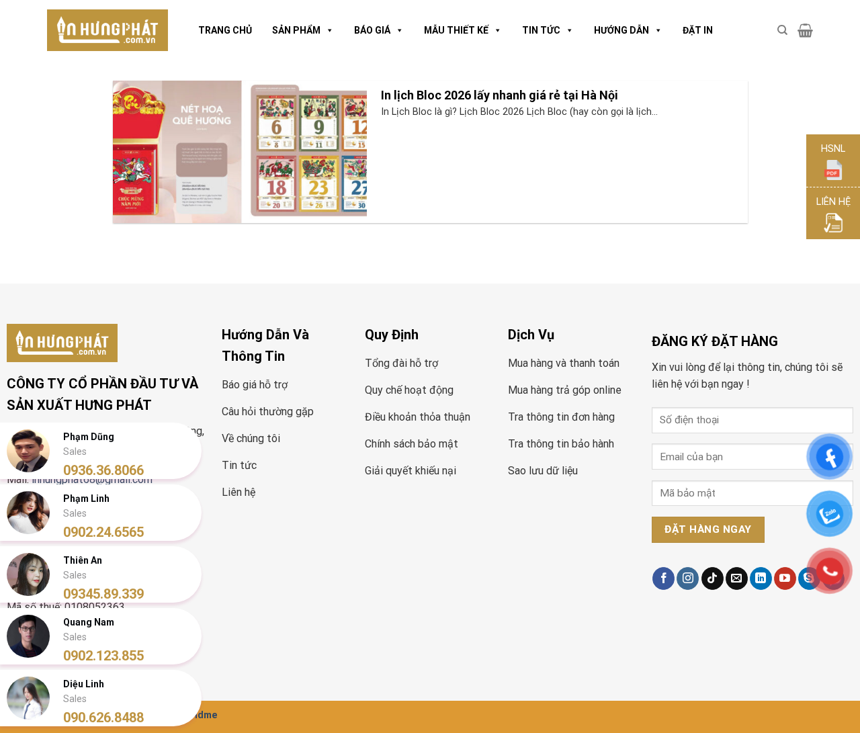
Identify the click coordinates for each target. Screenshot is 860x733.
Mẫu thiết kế (456, 30)
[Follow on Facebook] (663, 578)
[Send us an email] (737, 578)
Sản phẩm (296, 30)
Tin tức (541, 30)
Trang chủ (225, 30)
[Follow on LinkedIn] (761, 578)
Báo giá (372, 30)
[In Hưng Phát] (107, 30)
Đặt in (698, 30)
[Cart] (805, 30)
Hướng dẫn (621, 30)
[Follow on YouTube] (785, 578)
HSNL (833, 149)
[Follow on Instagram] (688, 578)
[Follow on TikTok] (712, 578)
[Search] (782, 30)
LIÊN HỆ (833, 202)
